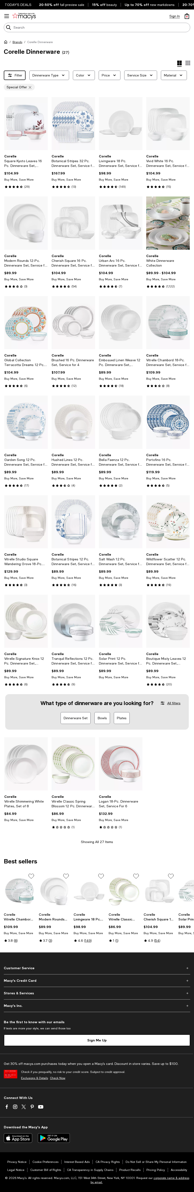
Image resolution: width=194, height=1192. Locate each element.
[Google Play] (54, 1138)
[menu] (6, 16)
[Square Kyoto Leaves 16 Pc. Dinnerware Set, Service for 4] (26, 123)
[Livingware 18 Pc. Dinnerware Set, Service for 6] (120, 123)
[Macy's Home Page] (24, 16)
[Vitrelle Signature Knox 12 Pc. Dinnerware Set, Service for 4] (26, 621)
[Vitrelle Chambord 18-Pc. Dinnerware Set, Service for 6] (168, 322)
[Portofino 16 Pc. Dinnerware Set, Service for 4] (168, 422)
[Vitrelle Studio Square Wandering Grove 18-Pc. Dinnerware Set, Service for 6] (26, 521)
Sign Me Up (97, 1040)
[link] (26, 171)
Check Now (57, 1078)
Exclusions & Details (34, 1078)
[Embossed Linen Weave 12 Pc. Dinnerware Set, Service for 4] (120, 322)
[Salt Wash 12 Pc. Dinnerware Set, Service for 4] (120, 521)
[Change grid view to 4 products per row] (179, 64)
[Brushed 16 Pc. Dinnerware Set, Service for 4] (73, 322)
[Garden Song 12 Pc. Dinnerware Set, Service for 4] (26, 422)
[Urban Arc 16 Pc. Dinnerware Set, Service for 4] (120, 223)
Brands (17, 42)
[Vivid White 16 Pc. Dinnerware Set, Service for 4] (168, 123)
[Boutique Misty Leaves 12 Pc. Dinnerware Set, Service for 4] (168, 621)
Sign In (174, 16)
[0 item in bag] (187, 16)
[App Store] (18, 1138)
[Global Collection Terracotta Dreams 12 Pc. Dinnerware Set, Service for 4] (26, 322)
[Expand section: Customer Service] (97, 968)
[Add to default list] (31, 876)
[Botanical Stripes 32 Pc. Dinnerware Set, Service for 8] (73, 123)
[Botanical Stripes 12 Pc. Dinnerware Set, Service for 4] (73, 521)
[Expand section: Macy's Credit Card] (97, 980)
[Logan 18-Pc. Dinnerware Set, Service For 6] (120, 763)
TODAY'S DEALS (18, 5)
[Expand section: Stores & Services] (97, 993)
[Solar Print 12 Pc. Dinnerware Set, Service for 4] (120, 621)
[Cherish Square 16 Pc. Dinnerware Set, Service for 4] (73, 223)
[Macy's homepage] (6, 43)
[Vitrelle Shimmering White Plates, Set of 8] (26, 763)
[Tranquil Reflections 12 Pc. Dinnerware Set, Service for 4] (73, 621)
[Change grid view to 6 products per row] (187, 63)
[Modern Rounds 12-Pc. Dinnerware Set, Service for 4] (26, 223)
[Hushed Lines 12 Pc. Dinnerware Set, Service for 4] (73, 422)
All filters (174, 703)
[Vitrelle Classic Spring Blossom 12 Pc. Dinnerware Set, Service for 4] (73, 763)
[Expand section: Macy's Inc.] (97, 1006)
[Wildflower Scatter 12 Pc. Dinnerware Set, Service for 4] (168, 521)
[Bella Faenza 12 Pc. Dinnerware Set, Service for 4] (120, 422)
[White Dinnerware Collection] (168, 223)
